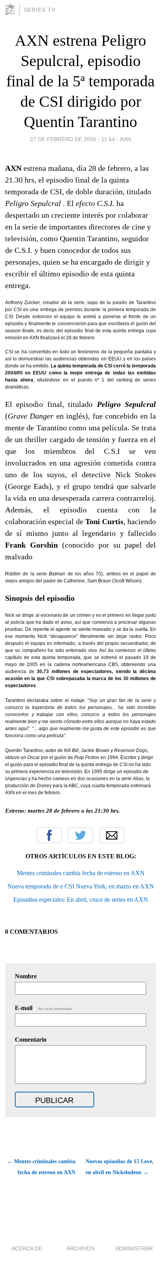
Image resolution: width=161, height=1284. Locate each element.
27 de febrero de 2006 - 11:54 (72, 139)
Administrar (134, 1248)
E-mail (44, 1008)
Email (111, 835)
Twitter (80, 835)
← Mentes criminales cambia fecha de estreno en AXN (41, 1167)
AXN (125, 139)
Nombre (26, 976)
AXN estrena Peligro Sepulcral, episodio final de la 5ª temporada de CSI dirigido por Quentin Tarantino (80, 81)
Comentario (31, 1039)
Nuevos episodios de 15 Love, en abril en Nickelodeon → (120, 1167)
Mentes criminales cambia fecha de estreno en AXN (81, 873)
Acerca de (26, 1248)
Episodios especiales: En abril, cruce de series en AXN (80, 899)
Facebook (49, 835)
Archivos (80, 1248)
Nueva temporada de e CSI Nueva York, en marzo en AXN (80, 886)
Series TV (39, 10)
